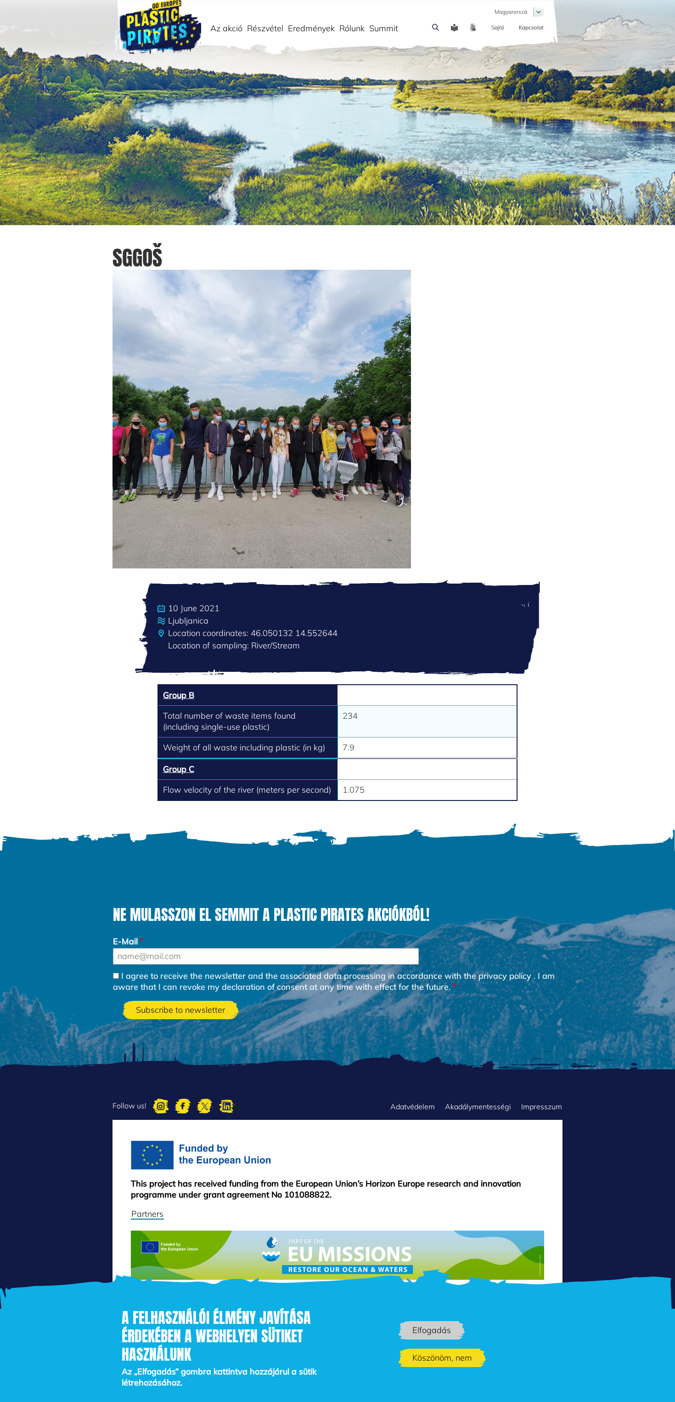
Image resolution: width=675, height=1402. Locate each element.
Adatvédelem (412, 1106)
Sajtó (497, 27)
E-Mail (125, 941)
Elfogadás (431, 1330)
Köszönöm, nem (442, 1357)
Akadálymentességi (478, 1106)
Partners (147, 1214)
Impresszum (541, 1106)
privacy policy (504, 976)
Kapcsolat (531, 27)
